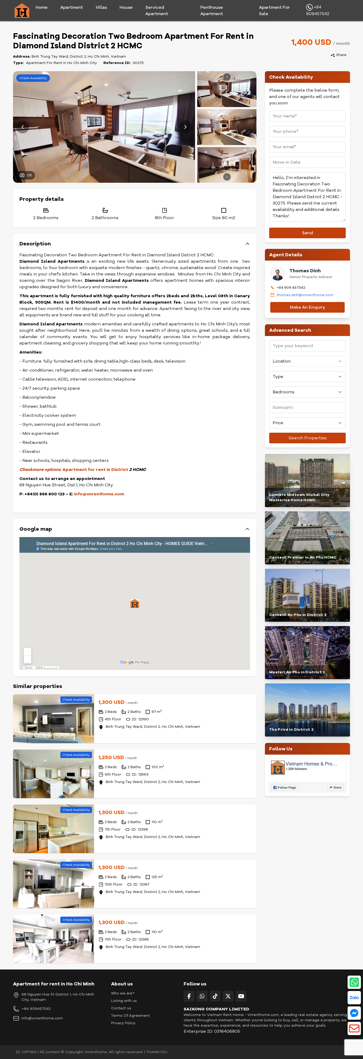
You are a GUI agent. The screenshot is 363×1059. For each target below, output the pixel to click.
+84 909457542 (317, 10)
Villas (101, 7)
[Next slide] (185, 127)
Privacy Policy (123, 1023)
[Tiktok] (215, 996)
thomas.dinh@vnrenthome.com (305, 294)
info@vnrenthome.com (42, 1018)
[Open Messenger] (354, 1013)
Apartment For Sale (274, 11)
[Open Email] (354, 1028)
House (126, 7)
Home (42, 7)
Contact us (121, 1008)
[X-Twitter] (228, 996)
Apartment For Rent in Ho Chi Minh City (61, 62)
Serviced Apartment (156, 11)
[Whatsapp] (202, 996)
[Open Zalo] (354, 997)
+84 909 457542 (291, 287)
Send (307, 233)
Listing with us (124, 1000)
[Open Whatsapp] (354, 982)
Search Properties (308, 438)
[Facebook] (189, 996)
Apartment (71, 7)
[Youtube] (241, 996)
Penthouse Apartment (211, 11)
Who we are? (122, 993)
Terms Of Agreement (130, 1015)
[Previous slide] (22, 127)
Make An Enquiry (307, 307)
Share (341, 54)
